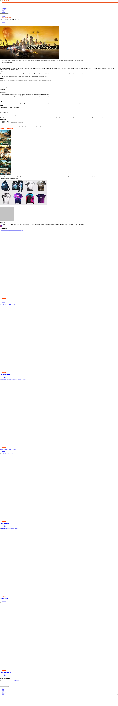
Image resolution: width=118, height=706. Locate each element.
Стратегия (3, 693)
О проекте (3, 11)
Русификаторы (4, 8)
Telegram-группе (44, 126)
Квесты (3, 690)
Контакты (3, 12)
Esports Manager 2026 (6, 374)
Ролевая (3, 691)
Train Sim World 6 (4, 523)
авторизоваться (16, 680)
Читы (3, 10)
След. (1, 226)
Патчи (3, 7)
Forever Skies (3, 300)
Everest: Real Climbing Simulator (8, 449)
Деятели (3, 4)
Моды (3, 5)
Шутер (3, 695)
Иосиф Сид (3, 22)
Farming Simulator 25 (5, 672)
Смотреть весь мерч (3, 205)
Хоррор (3, 694)
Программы (4, 6)
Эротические (4, 696)
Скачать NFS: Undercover (6, 128)
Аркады (3, 688)
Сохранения (4, 9)
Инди (3, 689)
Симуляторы (4, 24)
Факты (3, 3)
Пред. (1, 225)
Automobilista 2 (4, 598)
